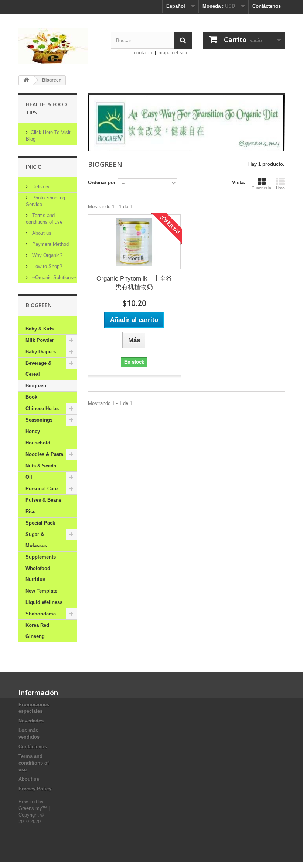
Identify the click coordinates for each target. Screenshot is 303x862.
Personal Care (41, 488)
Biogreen (35, 385)
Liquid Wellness (43, 602)
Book (31, 397)
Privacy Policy (34, 788)
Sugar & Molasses (36, 540)
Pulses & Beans (43, 500)
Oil (28, 477)
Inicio (34, 166)
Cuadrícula (261, 188)
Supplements (40, 557)
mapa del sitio (173, 52)
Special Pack (40, 523)
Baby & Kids (39, 329)
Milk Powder (39, 340)
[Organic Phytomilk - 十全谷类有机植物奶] (134, 242)
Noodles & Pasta (44, 454)
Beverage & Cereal (38, 368)
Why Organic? (46, 255)
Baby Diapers (40, 351)
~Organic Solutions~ (53, 277)
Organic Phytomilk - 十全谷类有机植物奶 (134, 283)
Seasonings (38, 420)
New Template (41, 591)
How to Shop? (46, 266)
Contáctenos (266, 6)
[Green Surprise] (59, 46)
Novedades (31, 721)
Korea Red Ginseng (37, 630)
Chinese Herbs (42, 408)
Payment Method (50, 244)
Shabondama (40, 614)
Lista (280, 188)
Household (37, 443)
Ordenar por (102, 182)
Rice (30, 511)
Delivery (40, 186)
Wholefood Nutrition (37, 574)
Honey (32, 431)
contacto (143, 52)
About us (41, 233)
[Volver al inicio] (26, 80)
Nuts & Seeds (40, 465)
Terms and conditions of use (33, 762)
